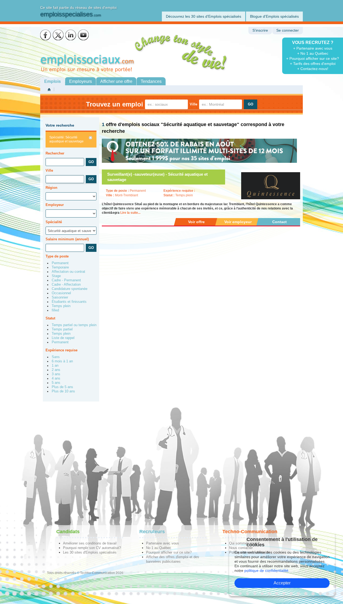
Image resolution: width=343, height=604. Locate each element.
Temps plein (61, 306)
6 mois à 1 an (62, 361)
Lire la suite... (130, 213)
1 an (55, 365)
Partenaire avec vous (162, 543)
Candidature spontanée (69, 289)
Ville (193, 104)
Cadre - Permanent (66, 280)
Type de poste (57, 256)
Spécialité (54, 222)
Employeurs (80, 81)
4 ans (56, 378)
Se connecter (287, 30)
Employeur (55, 205)
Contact (279, 222)
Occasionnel (61, 293)
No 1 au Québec (158, 548)
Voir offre (196, 222)
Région (51, 188)
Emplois (52, 81)
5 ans (56, 383)
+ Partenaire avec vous (312, 48)
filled (55, 310)
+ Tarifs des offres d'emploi (312, 63)
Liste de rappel (63, 338)
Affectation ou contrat (68, 272)
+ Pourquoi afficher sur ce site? (312, 58)
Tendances (151, 81)
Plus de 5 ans (62, 387)
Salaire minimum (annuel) (67, 239)
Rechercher (55, 153)
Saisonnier (60, 297)
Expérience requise (61, 350)
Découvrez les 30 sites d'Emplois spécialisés (203, 16)
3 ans (56, 374)
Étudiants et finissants (69, 302)
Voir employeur (238, 222)
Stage (56, 276)
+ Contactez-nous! (312, 69)
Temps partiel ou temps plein (74, 325)
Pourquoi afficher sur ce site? (169, 552)
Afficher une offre (116, 81)
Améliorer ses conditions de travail (90, 543)
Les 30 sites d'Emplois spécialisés (90, 552)
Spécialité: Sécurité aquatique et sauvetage (66, 139)
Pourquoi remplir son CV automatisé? (92, 548)
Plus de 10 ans (63, 391)
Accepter (282, 583)
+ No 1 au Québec (312, 53)
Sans (56, 357)
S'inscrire (260, 30)
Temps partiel (62, 329)
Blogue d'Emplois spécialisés (274, 16)
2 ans (56, 370)
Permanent (60, 263)
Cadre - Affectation (66, 284)
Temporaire (60, 267)
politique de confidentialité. (266, 570)
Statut (50, 318)
